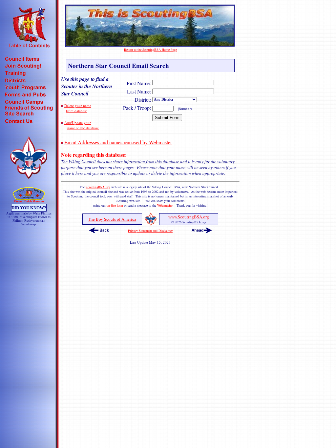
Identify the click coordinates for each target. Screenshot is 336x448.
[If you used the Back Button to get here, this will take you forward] (202, 232)
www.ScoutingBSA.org (188, 217)
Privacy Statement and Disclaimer (150, 230)
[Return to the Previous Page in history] (99, 232)
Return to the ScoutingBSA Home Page (150, 49)
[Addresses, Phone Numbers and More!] (29, 121)
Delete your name (77, 105)
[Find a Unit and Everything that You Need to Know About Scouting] (29, 66)
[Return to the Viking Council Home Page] (29, 176)
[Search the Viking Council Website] (29, 114)
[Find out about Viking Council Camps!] (29, 102)
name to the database (83, 127)
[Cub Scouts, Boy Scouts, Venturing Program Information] (29, 88)
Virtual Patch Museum (29, 201)
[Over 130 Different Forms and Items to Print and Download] (29, 95)
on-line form (115, 205)
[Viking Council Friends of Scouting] (29, 108)
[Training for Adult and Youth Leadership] (29, 74)
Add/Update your (77, 122)
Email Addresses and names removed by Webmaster (118, 142)
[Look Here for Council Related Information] (29, 59)
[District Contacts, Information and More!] (29, 81)
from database (76, 110)
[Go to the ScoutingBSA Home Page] (150, 45)
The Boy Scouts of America (112, 219)
